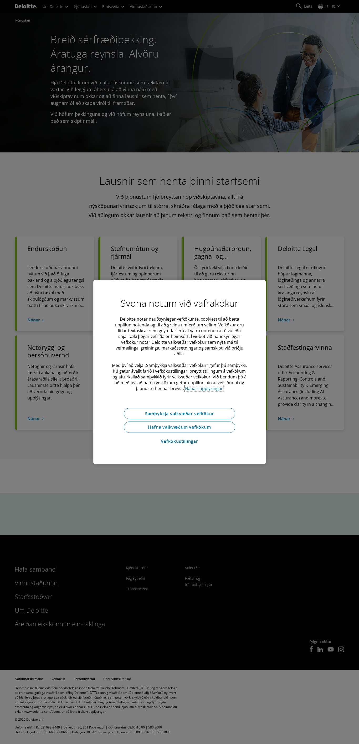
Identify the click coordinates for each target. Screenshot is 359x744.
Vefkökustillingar (179, 441)
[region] (179, 372)
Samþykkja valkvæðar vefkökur (179, 413)
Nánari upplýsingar (204, 388)
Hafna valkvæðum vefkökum (179, 427)
